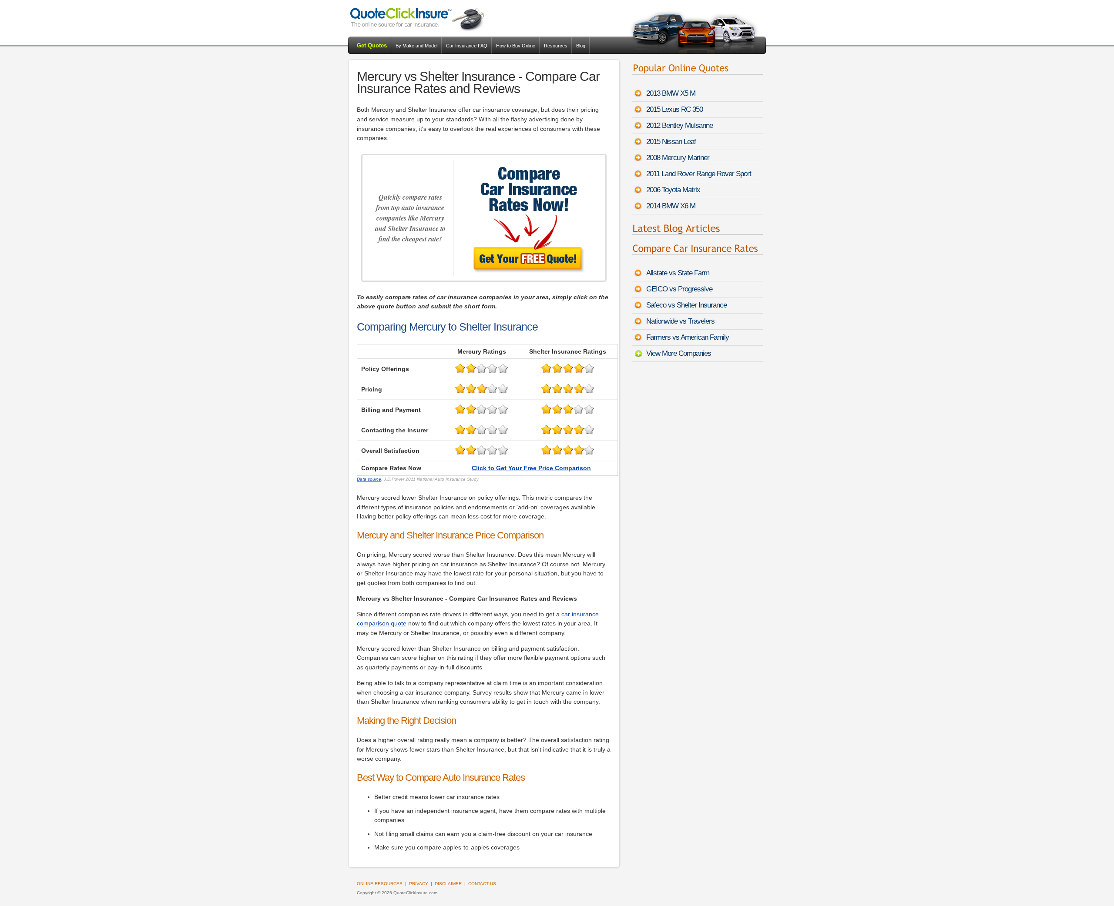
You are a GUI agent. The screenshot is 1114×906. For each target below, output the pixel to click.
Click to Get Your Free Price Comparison (531, 468)
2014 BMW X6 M (670, 206)
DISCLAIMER (448, 883)
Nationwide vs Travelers (680, 321)
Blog (580, 45)
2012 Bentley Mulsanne (679, 125)
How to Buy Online (515, 45)
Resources (555, 45)
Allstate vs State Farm (677, 273)
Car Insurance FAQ (466, 45)
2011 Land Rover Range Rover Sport (698, 174)
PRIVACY (418, 883)
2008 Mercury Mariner (677, 158)
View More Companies (678, 353)
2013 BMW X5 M (670, 93)
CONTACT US (482, 883)
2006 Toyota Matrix (673, 190)
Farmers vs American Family (687, 337)
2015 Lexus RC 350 (674, 109)
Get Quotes (372, 45)
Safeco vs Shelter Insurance (686, 305)
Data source (369, 479)
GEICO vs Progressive (679, 289)
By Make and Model (416, 45)
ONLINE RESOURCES (380, 883)
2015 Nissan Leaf (671, 141)
